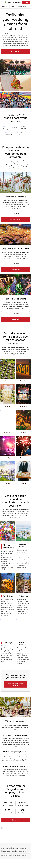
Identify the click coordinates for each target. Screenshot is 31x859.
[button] (15, 51)
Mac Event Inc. (13, 855)
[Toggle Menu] (2, 2)
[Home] (6, 2)
